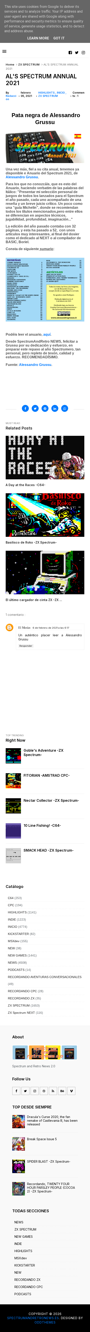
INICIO (61, 92)
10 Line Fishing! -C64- (42, 825)
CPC (11, 905)
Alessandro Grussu (35, 365)
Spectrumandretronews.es (33, 1318)
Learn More (38, 38)
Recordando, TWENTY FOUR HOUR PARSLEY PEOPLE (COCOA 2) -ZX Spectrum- (51, 1187)
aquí (46, 334)
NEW (11, 948)
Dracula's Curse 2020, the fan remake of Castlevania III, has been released (52, 1120)
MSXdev (13, 941)
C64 (11, 898)
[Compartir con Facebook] (25, 408)
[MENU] (4, 51)
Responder (25, 646)
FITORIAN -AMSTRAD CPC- (47, 775)
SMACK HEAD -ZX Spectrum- (49, 850)
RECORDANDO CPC (22, 991)
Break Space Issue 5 (42, 1139)
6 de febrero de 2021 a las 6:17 (51, 627)
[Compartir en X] (35, 408)
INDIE (12, 919)
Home (10, 64)
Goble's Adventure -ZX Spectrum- (44, 752)
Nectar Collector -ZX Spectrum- (51, 800)
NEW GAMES (17, 955)
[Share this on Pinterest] (45, 408)
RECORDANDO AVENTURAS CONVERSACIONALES (44, 977)
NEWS (12, 962)
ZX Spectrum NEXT (21, 1012)
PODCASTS (16, 970)
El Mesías (24, 627)
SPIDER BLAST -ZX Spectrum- (48, 1161)
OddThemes (45, 1322)
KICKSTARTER (18, 934)
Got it (59, 38)
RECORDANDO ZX (21, 998)
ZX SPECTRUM (29, 64)
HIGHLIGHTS (46, 92)
